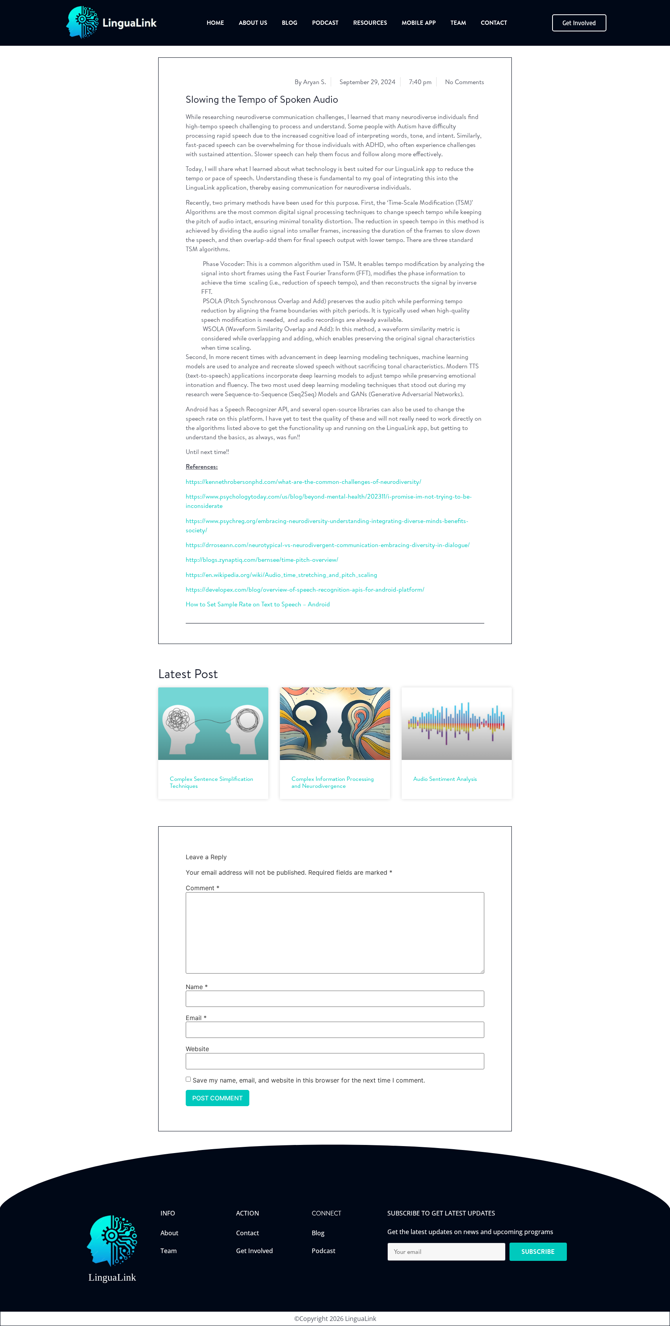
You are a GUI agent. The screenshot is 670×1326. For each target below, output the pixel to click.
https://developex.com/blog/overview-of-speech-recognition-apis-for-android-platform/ (305, 589)
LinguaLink (112, 1277)
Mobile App (419, 23)
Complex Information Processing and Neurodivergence (333, 782)
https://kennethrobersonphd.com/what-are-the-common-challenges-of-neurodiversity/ (303, 481)
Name (197, 987)
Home (215, 23)
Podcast (325, 23)
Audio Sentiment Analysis (445, 779)
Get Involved (254, 1251)
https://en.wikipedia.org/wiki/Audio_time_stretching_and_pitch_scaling (281, 574)
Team (458, 23)
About (169, 1233)
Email (196, 1018)
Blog (289, 23)
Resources (370, 23)
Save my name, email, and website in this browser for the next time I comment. (309, 1080)
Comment (202, 888)
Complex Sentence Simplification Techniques (211, 782)
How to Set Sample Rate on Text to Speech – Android (258, 604)
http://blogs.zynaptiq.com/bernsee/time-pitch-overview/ (262, 559)
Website (197, 1049)
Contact (494, 23)
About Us (253, 23)
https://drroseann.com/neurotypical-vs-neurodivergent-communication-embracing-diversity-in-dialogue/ (328, 544)
